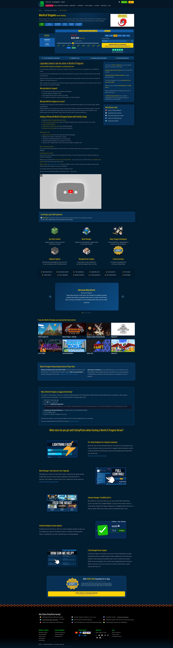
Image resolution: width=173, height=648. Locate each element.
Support (63, 2)
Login (124, 2)
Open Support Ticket (101, 632)
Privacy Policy (115, 634)
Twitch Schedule (59, 634)
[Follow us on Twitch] (108, 635)
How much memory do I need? (115, 115)
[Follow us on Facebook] (102, 635)
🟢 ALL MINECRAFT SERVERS (61, 5)
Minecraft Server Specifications (97, 456)
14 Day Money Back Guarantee (50, 619)
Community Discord (60, 632)
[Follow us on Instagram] (105, 635)
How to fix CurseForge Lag (115, 118)
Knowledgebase (56, 2)
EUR (111, 35)
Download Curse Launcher (114, 113)
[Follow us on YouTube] (97, 638)
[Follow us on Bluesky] (99, 635)
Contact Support (73, 421)
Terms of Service (116, 632)
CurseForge (42, 640)
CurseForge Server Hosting (50, 10)
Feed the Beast (42, 634)
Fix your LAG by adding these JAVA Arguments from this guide (57, 219)
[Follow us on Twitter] (96, 635)
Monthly (46, 36)
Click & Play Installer (113, 120)
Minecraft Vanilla (43, 632)
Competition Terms (117, 636)
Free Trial (104, 5)
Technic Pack (42, 636)
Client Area (48, 2)
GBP (106, 35)
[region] (86, 296)
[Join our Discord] (100, 638)
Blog (109, 5)
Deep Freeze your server (54, 164)
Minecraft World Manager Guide (48, 482)
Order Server (49, 5)
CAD (119, 35)
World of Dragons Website (114, 110)
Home (40, 10)
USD (115, 35)
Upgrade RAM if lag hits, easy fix (69, 374)
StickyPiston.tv (58, 636)
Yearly (47, 44)
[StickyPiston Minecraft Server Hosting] (41, 4)
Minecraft (73, 5)
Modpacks (80, 5)
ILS (128, 35)
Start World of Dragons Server (86, 593)
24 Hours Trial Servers (122, 617)
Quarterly (47, 40)
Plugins (96, 5)
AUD (123, 35)
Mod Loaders (89, 5)
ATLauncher (42, 638)
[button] (131, 2)
